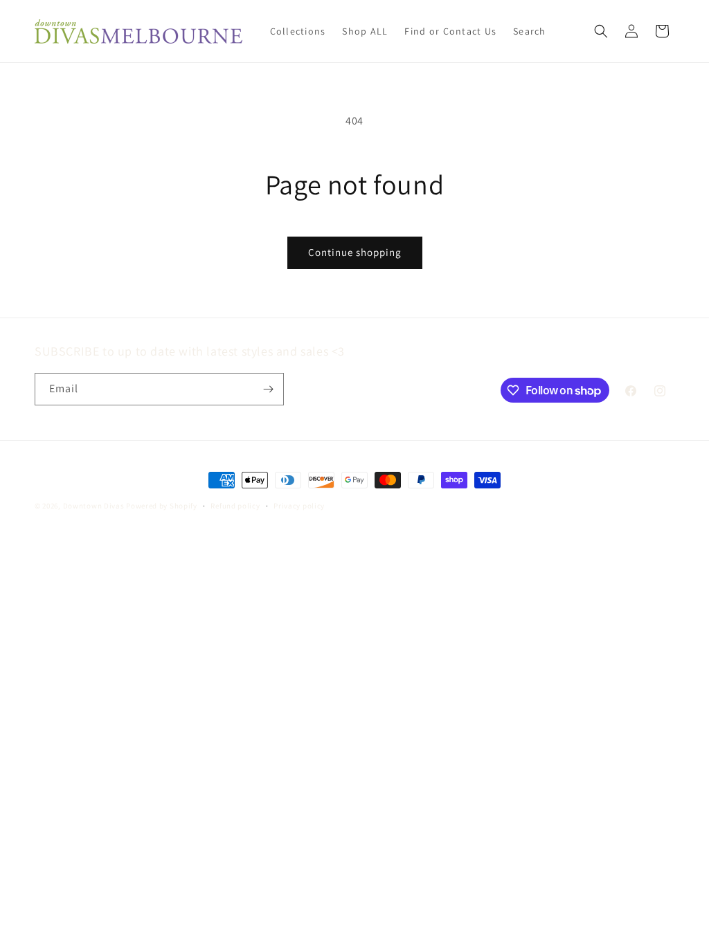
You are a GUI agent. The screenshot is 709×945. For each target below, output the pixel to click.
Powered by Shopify (161, 506)
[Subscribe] (268, 389)
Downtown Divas (94, 506)
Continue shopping (355, 252)
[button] (601, 31)
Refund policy (235, 506)
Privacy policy (299, 506)
